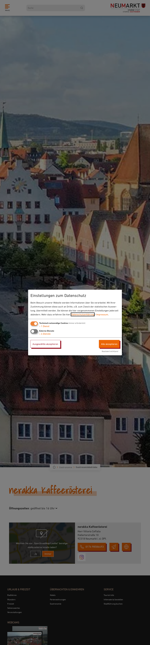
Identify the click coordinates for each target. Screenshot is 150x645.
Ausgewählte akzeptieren (45, 344)
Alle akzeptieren (109, 344)
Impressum (102, 314)
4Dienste (45, 333)
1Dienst (44, 326)
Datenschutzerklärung (82, 314)
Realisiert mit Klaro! (110, 351)
